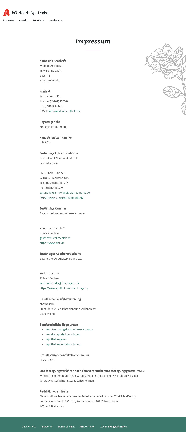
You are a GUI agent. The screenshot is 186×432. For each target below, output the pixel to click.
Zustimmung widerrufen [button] (113, 426)
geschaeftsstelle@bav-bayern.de (59, 283)
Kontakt (23, 20)
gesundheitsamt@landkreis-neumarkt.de (65, 193)
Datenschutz (29, 426)
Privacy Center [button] (87, 426)
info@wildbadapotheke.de (64, 111)
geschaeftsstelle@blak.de (55, 238)
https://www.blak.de (52, 243)
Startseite (8, 20)
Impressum (47, 426)
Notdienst (55, 20)
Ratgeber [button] (37, 20)
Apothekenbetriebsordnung (63, 344)
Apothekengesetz (57, 339)
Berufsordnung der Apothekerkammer (69, 329)
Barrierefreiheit (66, 426)
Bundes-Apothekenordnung (63, 334)
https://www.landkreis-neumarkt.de (61, 197)
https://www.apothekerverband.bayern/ (64, 288)
